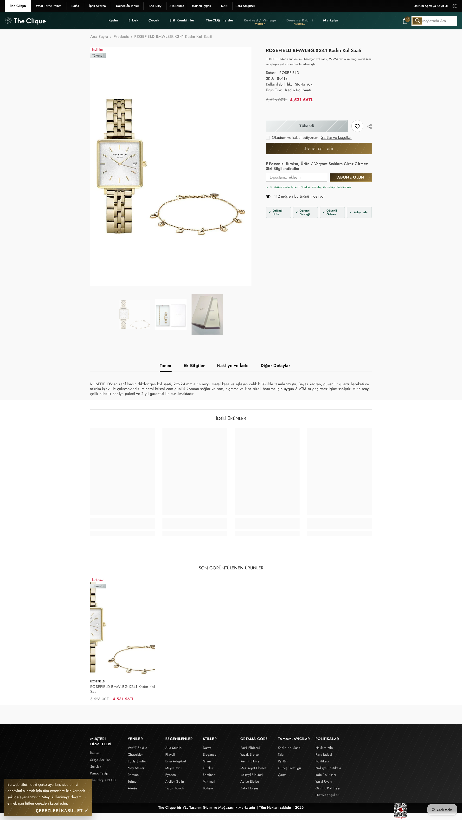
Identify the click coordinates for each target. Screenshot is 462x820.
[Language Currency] (454, 6)
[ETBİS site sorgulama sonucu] (400, 811)
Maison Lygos (201, 6)
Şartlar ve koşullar (336, 138)
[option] (171, 166)
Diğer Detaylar (275, 365)
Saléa (75, 6)
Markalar (330, 20)
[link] (357, 126)
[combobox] (434, 21)
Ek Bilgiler (194, 365)
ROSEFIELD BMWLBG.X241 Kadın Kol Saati (122, 689)
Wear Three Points (48, 6)
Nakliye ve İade (233, 365)
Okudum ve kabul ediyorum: (296, 137)
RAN (224, 6)
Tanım (166, 365)
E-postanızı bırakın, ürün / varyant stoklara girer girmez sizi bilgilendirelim (317, 166)
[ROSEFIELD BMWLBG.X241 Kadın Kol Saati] (122, 626)
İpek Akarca (97, 6)
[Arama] (434, 21)
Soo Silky (155, 6)
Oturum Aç (421, 6)
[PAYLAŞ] (367, 126)
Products (121, 36)
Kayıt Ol (442, 6)
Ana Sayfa (99, 36)
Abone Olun (350, 177)
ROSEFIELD (289, 73)
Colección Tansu (127, 6)
